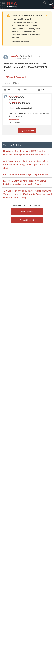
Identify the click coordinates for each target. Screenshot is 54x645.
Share (43, 89)
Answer (24, 89)
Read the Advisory (20, 42)
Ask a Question (27, 211)
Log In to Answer (27, 130)
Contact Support (27, 220)
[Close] (45, 15)
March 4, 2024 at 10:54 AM (20, 59)
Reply (17, 123)
